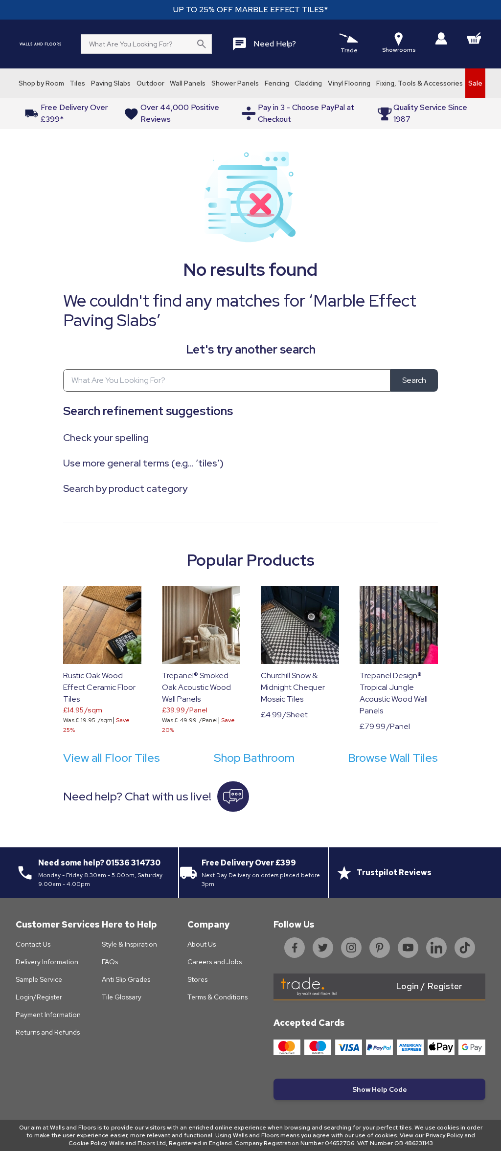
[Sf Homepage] (40, 44)
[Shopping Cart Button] (474, 38)
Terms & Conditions (217, 997)
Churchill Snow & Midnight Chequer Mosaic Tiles (293, 687)
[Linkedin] (436, 947)
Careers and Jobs (214, 961)
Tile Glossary (121, 997)
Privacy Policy (444, 1135)
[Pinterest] (380, 947)
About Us (201, 944)
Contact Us (33, 944)
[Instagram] (351, 947)
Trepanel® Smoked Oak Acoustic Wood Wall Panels (196, 687)
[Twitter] (323, 947)
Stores (197, 979)
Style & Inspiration (129, 944)
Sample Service (39, 979)
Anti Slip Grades (126, 979)
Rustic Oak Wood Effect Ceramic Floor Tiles (99, 687)
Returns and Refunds (48, 1032)
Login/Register (39, 997)
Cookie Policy (87, 1143)
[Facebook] (294, 947)
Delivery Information (47, 961)
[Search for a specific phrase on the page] (201, 44)
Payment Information (48, 1014)
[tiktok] (465, 947)
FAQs (110, 961)
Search (414, 380)
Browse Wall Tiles (393, 757)
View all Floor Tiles (111, 757)
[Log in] (441, 38)
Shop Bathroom (254, 757)
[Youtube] (408, 947)
